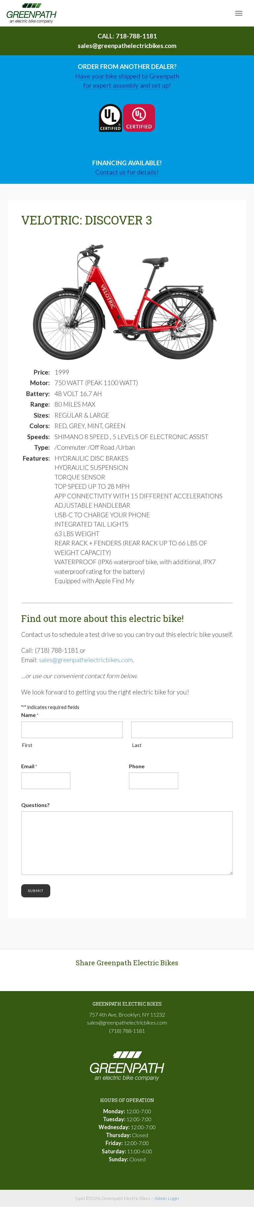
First (27, 745)
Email (29, 766)
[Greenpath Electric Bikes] (32, 12)
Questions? (35, 805)
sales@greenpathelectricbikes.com (127, 45)
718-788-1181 (136, 36)
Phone (137, 766)
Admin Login (166, 1198)
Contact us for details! (127, 172)
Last (137, 745)
